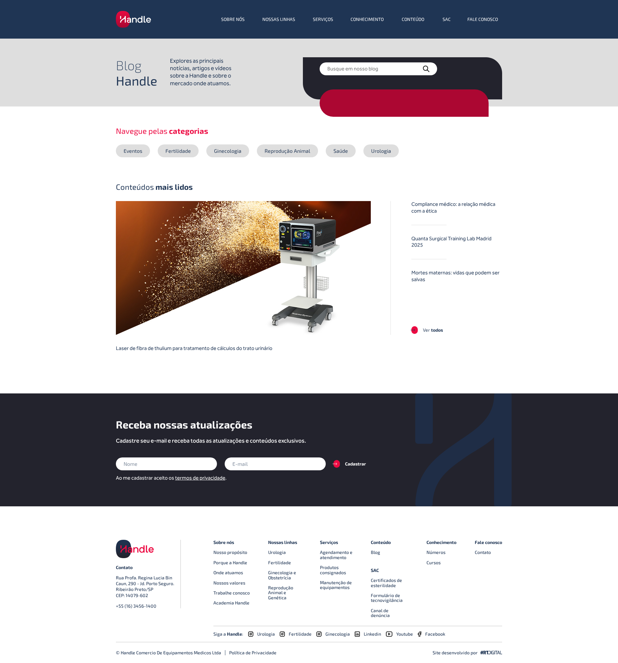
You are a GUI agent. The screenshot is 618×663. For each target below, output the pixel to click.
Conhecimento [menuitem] (367, 19)
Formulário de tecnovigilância (387, 598)
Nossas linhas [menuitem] (278, 19)
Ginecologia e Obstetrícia (282, 575)
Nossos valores (229, 582)
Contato (483, 552)
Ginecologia (227, 151)
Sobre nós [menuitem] (233, 19)
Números (435, 552)
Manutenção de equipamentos (336, 585)
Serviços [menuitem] (323, 19)
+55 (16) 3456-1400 (136, 606)
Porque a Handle (230, 562)
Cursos (433, 562)
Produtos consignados (333, 570)
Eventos (133, 151)
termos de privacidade (200, 478)
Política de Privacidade (252, 652)
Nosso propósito (230, 552)
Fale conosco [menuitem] (482, 19)
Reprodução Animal (287, 151)
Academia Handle (231, 602)
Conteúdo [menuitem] (413, 19)
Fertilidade (178, 151)
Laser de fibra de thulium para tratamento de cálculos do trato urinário (194, 348)
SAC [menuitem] (447, 19)
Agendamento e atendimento (336, 554)
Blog (375, 552)
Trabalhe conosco (231, 592)
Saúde (340, 151)
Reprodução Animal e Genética (280, 592)
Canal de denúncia (380, 613)
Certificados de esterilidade (386, 582)
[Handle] (133, 19)
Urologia (381, 151)
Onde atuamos (228, 572)
